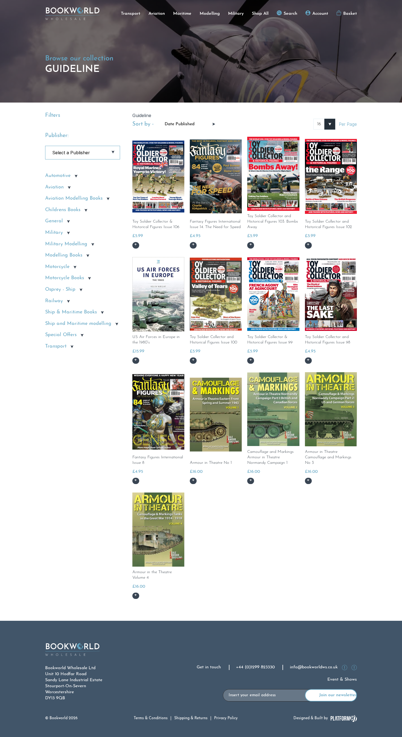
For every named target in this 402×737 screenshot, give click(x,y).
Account (320, 13)
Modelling (210, 13)
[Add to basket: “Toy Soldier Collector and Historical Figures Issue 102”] (308, 245)
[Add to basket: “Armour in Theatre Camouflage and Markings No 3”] (308, 481)
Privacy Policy (226, 718)
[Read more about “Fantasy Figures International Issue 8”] (135, 481)
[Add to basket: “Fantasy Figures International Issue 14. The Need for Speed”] (193, 245)
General (54, 221)
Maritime (182, 13)
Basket (350, 13)
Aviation (156, 13)
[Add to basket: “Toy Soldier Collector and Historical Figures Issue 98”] (308, 360)
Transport (130, 13)
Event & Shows (342, 679)
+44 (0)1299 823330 (255, 667)
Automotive (58, 175)
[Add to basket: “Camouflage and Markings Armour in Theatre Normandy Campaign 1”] (250, 481)
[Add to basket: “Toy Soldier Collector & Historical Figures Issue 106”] (135, 245)
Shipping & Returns (191, 718)
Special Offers (61, 335)
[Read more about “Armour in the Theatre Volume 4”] (135, 596)
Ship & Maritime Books (71, 312)
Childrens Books (62, 210)
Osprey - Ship (60, 289)
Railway (54, 301)
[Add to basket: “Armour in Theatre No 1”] (193, 481)
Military (236, 13)
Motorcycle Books (64, 278)
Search (290, 13)
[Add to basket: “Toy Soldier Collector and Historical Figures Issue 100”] (193, 360)
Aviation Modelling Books (74, 198)
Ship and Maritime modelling (78, 323)
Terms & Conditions (151, 718)
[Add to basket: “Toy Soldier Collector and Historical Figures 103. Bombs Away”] (250, 245)
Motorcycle (57, 266)
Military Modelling (66, 244)
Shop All (260, 13)
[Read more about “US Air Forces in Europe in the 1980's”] (135, 360)
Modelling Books (63, 255)
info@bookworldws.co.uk (314, 667)
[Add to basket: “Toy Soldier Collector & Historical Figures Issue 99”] (250, 360)
